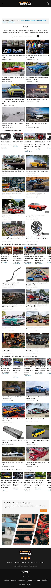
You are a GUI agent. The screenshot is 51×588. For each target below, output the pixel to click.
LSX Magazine (11, 22)
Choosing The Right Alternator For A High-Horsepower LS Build (40, 368)
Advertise (41, 562)
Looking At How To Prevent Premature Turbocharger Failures (6, 142)
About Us (9, 562)
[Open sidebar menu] (2, 3)
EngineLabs (5, 147)
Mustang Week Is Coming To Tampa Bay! (35, 418)
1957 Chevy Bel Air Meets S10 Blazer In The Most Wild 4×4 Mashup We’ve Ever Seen (28, 144)
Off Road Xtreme (28, 151)
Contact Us (17, 562)
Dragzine (16, 146)
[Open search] (48, 3)
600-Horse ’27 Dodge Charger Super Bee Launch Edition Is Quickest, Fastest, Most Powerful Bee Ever (13, 101)
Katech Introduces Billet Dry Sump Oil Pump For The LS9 (5, 368)
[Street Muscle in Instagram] (22, 558)
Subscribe (43, 510)
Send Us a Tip (25, 562)
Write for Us (34, 562)
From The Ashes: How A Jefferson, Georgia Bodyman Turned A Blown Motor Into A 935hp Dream (6, 484)
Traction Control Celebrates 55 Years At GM (36, 99)
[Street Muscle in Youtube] (29, 558)
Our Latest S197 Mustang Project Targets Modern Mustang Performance (17, 370)
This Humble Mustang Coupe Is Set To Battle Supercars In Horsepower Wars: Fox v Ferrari (29, 484)
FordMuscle (16, 377)
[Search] (38, 36)
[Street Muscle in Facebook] (25, 558)
